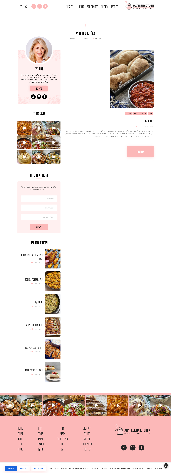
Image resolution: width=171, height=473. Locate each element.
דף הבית (98, 38)
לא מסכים (23, 468)
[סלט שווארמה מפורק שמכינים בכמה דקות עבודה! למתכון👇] (39, 142)
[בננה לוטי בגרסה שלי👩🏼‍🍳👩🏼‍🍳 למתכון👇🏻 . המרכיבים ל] (53, 142)
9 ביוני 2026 (38, 263)
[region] (85, 467)
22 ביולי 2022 (149, 126)
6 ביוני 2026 (38, 329)
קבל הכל (11, 468)
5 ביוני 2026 (38, 352)
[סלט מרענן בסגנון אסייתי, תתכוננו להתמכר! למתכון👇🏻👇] (53, 128)
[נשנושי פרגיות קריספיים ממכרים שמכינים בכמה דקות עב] (39, 157)
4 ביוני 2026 (38, 374)
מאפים (136, 113)
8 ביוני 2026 (38, 284)
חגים (150, 113)
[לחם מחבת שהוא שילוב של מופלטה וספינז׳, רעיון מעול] (24, 157)
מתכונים (128, 113)
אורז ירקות (38, 302)
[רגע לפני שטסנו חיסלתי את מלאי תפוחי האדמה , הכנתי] (24, 128)
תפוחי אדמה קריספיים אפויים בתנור (31, 256)
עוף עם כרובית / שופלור (33, 279)
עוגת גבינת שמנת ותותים (33, 370)
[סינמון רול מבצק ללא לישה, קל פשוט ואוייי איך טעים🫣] (39, 128)
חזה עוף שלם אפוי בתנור (33, 347)
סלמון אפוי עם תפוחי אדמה (32, 325)
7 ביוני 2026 (38, 306)
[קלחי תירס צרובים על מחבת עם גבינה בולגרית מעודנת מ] (53, 157)
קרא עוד (140, 151)
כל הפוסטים (88, 38)
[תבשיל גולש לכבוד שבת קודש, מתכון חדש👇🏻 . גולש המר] (24, 142)
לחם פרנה (149, 120)
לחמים (144, 113)
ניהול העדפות (38, 468)
